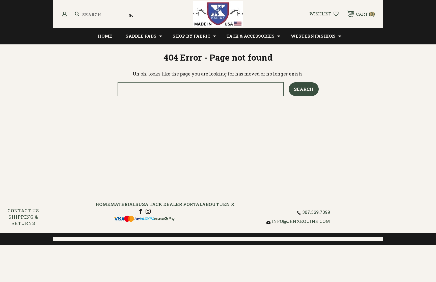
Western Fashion (313, 36)
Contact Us (23, 211)
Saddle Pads (141, 36)
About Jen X (218, 204)
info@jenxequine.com (300, 221)
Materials (124, 204)
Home (105, 36)
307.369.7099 (316, 212)
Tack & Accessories (250, 36)
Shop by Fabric (191, 36)
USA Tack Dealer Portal (170, 204)
